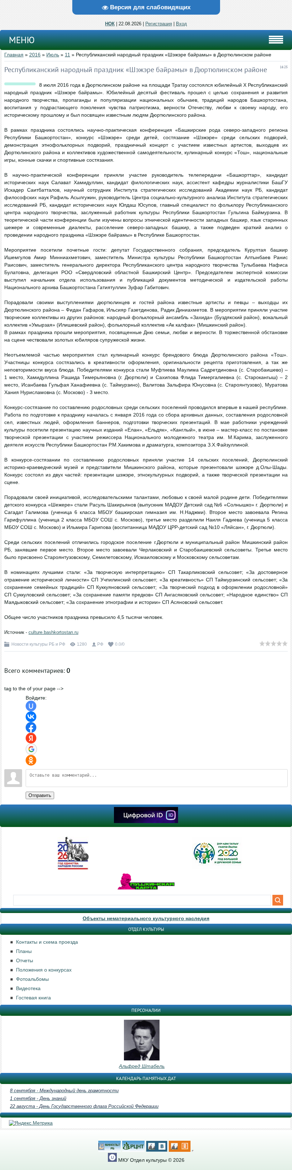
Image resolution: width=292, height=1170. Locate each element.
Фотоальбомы (32, 979)
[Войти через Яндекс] (31, 738)
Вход (181, 23)
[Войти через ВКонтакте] (31, 716)
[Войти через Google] (31, 749)
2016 (35, 54)
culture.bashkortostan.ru (53, 632)
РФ (100, 644)
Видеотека (28, 988)
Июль (52, 54)
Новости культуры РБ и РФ (38, 644)
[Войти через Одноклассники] (31, 760)
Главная (14, 54)
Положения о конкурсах (44, 970)
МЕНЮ (22, 40)
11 (67, 54)
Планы (24, 951)
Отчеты (24, 960)
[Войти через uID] (31, 706)
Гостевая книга (33, 997)
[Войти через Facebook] (31, 727)
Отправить (39, 795)
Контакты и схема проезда (47, 942)
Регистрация (158, 23)
